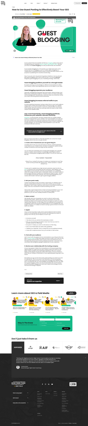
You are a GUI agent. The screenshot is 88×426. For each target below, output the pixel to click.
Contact (84, 3)
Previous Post (29, 273)
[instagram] (45, 384)
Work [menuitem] (32, 3)
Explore (58, 280)
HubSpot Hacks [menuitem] (54, 3)
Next (85, 358)
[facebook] (42, 384)
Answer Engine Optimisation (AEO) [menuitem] (65, 411)
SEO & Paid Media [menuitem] (40, 403)
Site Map (70, 423)
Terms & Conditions (64, 423)
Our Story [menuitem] (55, 393)
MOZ (25, 169)
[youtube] (52, 384)
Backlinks (26, 117)
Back (14, 7)
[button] (14, 57)
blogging (50, 63)
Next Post (60, 273)
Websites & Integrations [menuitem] (39, 398)
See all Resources (71, 293)
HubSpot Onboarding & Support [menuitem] (39, 406)
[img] (72, 57)
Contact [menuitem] (38, 413)
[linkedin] (48, 384)
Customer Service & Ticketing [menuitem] (40, 401)
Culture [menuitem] (38, 3)
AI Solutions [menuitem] (64, 408)
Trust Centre (74, 423)
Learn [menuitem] (25, 3)
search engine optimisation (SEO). (49, 64)
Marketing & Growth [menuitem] (39, 394)
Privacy (59, 423)
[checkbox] (55, 324)
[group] (44, 57)
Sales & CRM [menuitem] (39, 396)
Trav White (22, 14)
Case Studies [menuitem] (47, 393)
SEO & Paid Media (36, 14)
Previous (84, 358)
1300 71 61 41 (19, 386)
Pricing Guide (77, 3)
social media (31, 238)
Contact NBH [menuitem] (39, 415)
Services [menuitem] (45, 3)
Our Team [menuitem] (55, 395)
